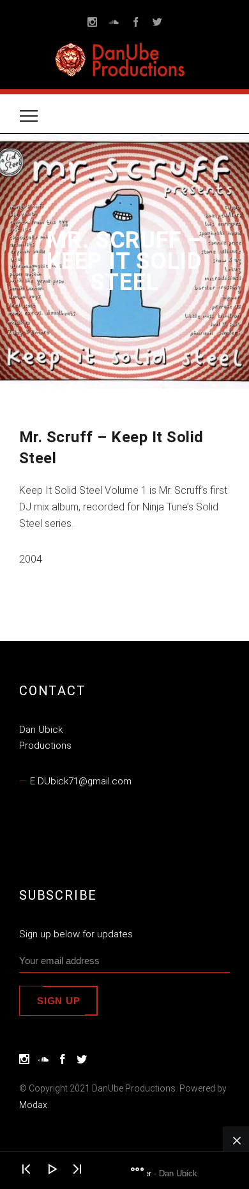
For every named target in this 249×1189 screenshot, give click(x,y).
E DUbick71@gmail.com (81, 781)
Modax (33, 1105)
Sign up (58, 1000)
